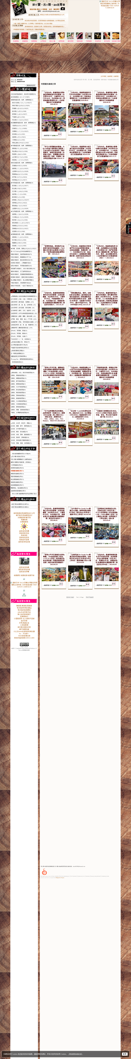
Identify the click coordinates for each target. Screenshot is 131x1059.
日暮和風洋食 (39, 23)
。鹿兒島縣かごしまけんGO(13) (20, 223)
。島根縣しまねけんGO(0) (18, 154)
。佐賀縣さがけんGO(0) (18, 231)
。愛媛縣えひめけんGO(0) (18, 243)
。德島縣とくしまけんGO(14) (19, 237)
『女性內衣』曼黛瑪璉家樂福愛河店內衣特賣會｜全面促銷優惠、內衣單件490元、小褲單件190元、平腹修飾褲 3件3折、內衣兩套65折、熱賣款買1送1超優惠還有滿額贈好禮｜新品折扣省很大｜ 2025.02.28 (54, 298)
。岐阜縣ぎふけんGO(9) (18, 197)
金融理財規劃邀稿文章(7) (18, 491)
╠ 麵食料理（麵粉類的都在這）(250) (21, 327)
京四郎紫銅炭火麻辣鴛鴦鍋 (46, 20)
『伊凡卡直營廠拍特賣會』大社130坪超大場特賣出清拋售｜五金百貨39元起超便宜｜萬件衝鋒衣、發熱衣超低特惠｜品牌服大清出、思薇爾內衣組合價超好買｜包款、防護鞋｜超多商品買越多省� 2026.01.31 (54, 152)
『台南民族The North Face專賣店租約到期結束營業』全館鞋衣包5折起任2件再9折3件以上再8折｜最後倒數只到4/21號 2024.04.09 (80, 558)
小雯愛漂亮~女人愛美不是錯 (24, 618)
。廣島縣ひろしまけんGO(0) (19, 148)
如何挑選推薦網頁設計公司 (56, 14)
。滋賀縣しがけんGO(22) (18, 137)
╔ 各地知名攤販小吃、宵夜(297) (20, 342)
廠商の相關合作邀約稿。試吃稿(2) (21, 462)
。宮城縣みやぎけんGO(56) (19, 165)
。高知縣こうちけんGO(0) (18, 245)
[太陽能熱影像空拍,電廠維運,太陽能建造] (24, 529)
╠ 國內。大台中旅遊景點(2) (19, 387)
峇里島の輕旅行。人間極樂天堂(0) (21, 263)
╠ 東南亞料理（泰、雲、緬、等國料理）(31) (24, 325)
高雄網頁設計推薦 (105, 876)
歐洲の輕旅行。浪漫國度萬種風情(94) (22, 274)
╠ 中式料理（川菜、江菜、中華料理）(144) (23, 299)
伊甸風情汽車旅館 (19, 29)
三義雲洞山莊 (29, 29)
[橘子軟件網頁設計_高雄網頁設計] (44, 875)
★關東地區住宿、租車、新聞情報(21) (22, 100)
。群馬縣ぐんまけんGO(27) (19, 114)
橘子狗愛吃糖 (24, 629)
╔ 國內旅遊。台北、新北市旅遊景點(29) (22, 372)
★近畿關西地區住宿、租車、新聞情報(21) (23, 122)
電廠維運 (24, 519)
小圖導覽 (116, 76)
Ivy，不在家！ (24, 633)
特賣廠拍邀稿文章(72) (17, 471)
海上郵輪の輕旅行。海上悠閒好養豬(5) (22, 280)
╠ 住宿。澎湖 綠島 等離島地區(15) (21, 440)
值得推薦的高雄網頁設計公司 (24, 513)
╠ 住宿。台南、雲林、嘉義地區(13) (21, 434)
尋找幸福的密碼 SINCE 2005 (24, 638)
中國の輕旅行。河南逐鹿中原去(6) (21, 283)
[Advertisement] (83, 17)
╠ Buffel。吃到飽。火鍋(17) (19, 336)
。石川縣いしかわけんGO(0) (19, 191)
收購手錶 (31, 575)
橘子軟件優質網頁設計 (64, 876)
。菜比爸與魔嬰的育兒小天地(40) (20, 453)
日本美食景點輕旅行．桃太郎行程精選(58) (23, 94)
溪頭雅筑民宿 (29, 26)
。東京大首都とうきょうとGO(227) (21, 102)
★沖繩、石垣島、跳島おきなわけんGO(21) (23, 248)
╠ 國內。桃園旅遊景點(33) (18, 378)
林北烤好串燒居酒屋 (31, 20)
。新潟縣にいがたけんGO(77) (19, 185)
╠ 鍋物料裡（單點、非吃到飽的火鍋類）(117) (24, 322)
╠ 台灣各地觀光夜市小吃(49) (19, 345)
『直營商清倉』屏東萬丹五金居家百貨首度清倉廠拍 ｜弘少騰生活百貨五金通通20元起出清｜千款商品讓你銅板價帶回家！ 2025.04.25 (54, 250)
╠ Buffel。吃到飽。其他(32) (19, 330)
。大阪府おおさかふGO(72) (19, 125)
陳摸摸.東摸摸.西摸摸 (24, 606)
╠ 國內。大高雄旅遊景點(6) (19, 404)
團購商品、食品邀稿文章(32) (19, 488)
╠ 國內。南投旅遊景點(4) (18, 392)
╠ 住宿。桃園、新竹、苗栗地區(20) (21, 426)
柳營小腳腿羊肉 (22, 23)
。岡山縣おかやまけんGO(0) (19, 151)
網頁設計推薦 (44, 14)
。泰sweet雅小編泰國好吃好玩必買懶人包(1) (24, 493)
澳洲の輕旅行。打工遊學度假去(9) (21, 271)
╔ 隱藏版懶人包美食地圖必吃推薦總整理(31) (24, 296)
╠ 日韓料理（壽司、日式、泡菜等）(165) (23, 310)
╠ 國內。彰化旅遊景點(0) (18, 389)
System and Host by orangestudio (48, 877)
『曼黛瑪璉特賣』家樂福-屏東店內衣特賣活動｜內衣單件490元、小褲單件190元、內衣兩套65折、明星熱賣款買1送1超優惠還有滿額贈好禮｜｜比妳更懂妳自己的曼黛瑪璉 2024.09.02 (107, 373)
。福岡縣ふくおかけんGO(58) (19, 214)
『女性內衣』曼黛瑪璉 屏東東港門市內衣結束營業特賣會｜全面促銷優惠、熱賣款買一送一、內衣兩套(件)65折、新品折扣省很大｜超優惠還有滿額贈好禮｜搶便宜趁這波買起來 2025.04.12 (80, 252)
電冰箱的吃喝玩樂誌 (24, 608)
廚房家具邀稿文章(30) (17, 468)
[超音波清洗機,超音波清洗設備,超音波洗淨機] (24, 564)
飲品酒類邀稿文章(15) (17, 479)
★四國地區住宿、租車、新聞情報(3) (21, 234)
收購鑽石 (17, 575)
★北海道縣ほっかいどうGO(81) (20, 97)
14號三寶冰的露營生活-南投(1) (20, 507)
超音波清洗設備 (24, 542)
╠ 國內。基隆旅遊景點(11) (18, 375)
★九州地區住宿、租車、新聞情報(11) (22, 211)
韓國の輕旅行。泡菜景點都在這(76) (21, 254)
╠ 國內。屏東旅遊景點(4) (18, 407)
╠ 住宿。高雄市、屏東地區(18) (20, 437)
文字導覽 (103, 76)
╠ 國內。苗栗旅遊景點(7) (18, 384)
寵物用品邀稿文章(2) (17, 482)
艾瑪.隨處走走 (24, 623)
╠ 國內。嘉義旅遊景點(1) (18, 398)
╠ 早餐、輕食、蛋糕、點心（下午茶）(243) (23, 319)
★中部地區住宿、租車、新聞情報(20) (22, 183)
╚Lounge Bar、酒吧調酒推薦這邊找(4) (22, 359)
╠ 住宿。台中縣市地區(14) (18, 429)
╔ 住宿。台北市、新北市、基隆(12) (21, 423)
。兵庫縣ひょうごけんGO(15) (19, 131)
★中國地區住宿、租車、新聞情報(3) (21, 145)
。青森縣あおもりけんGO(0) (19, 174)
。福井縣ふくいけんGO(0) (18, 194)
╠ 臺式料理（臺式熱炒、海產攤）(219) (22, 302)
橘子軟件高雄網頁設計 (24, 515)
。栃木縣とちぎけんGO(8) (18, 111)
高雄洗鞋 (24, 535)
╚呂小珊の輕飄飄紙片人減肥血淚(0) (21, 459)
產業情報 (88, 876)
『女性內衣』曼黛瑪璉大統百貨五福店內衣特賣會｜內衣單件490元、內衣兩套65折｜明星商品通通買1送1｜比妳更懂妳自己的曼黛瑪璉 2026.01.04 (80, 150)
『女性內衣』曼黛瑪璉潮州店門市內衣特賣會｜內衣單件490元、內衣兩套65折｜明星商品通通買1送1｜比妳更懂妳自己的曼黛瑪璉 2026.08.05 (80, 96)
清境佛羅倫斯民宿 (58, 26)
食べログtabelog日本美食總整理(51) (21, 251)
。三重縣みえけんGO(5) (18, 140)
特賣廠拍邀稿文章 (113, 79)
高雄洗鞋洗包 (24, 533)
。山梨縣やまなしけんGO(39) (19, 208)
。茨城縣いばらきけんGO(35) (19, 108)
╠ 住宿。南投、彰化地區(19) (19, 431)
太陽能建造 (24, 522)
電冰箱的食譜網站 (24, 610)
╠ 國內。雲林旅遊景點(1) (18, 395)
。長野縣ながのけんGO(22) (19, 203)
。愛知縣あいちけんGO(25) (19, 205)
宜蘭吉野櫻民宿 (39, 29)
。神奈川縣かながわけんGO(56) (20, 105)
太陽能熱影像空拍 (24, 517)
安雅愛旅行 (24, 616)
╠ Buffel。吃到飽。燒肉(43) (19, 333)
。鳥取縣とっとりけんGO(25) (19, 160)
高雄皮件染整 (24, 539)
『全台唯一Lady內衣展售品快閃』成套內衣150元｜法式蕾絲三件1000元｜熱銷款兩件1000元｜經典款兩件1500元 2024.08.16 (80, 415)
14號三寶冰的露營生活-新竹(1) (20, 504)
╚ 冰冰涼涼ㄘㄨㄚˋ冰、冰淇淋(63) (21, 339)
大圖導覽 (109, 76)
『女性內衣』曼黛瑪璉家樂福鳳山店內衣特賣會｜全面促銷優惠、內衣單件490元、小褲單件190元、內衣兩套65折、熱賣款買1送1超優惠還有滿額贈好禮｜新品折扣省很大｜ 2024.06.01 (54, 514)
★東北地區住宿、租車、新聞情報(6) (21, 163)
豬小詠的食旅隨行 (24, 614)
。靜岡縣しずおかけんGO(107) (20, 200)
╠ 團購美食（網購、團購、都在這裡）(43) (23, 316)
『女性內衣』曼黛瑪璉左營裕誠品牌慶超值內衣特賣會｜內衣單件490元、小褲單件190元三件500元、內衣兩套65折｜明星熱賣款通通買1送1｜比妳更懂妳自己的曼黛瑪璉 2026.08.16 (54, 98)
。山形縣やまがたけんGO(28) (19, 171)
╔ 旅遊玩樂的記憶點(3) (17, 350)
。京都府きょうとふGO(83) (19, 128)
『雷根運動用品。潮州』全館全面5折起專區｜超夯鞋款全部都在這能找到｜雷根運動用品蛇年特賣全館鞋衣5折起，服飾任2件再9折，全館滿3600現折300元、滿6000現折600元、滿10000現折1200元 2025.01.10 (80, 298)
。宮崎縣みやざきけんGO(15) (19, 228)
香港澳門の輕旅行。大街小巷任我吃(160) (23, 268)
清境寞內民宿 (47, 26)
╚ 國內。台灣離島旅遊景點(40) (20, 412)
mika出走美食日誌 (24, 612)
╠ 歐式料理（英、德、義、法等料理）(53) (23, 305)
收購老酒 (24, 575)
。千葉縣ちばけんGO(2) (18, 117)
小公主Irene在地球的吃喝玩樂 (24, 631)
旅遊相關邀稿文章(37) (17, 485)
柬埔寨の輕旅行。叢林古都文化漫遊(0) (22, 277)
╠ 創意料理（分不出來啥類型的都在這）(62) (24, 313)
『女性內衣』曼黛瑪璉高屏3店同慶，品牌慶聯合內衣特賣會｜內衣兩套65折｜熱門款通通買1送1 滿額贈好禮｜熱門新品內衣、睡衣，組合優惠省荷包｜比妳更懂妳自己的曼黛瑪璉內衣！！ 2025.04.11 (107, 252)
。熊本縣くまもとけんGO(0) (19, 220)
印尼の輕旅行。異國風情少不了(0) (21, 257)
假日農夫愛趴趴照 (24, 627)
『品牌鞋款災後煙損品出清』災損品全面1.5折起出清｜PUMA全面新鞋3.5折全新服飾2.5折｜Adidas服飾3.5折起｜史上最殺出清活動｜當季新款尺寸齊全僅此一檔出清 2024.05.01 (107, 514)
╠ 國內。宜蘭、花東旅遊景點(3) (20, 409)
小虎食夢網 (24, 625)
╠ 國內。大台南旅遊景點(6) (19, 401)
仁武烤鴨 (30, 23)
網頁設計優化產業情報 (95, 876)
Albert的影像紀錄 (24, 636)
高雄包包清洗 (24, 537)
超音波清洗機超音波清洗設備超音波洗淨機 (24, 569)
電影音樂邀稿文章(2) (17, 476)
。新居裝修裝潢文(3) (17, 362)
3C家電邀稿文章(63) (17, 465)
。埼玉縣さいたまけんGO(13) (19, 120)
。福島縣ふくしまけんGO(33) (19, 168)
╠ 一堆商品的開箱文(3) (17, 353)
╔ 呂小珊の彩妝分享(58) (18, 456)
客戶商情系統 (73, 876)
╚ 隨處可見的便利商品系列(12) (20, 347)
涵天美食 (24, 621)
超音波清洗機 (24, 531)
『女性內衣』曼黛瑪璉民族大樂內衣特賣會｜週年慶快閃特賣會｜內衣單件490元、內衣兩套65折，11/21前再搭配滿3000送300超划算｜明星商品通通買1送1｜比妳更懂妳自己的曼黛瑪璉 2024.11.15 (107, 298)
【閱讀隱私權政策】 (75, 1054)
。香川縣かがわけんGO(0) (18, 240)
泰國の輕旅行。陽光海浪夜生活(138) (21, 260)
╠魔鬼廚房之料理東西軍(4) (19, 356)
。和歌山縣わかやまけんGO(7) (20, 142)
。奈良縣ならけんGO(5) (18, 134)
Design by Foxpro (60, 877)
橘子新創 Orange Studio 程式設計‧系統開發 (50, 876)
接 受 (124, 1054)
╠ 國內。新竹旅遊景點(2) (18, 381)
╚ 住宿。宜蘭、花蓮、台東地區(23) (21, 443)
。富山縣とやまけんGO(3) (18, 188)
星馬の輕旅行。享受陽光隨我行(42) (21, 265)
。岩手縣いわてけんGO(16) (19, 177)
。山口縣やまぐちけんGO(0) (19, 157)
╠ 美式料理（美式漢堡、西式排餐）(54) (22, 307)
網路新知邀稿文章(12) (17, 473)
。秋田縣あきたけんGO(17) (19, 180)
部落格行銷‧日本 (81, 876)
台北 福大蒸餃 (48, 23)
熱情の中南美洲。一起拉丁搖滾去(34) (22, 285)
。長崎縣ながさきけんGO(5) (19, 225)
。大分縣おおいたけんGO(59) (19, 217)
